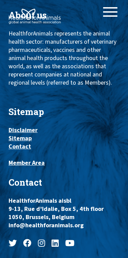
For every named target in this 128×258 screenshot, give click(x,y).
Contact (20, 147)
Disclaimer (23, 130)
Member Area (27, 163)
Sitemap (20, 138)
